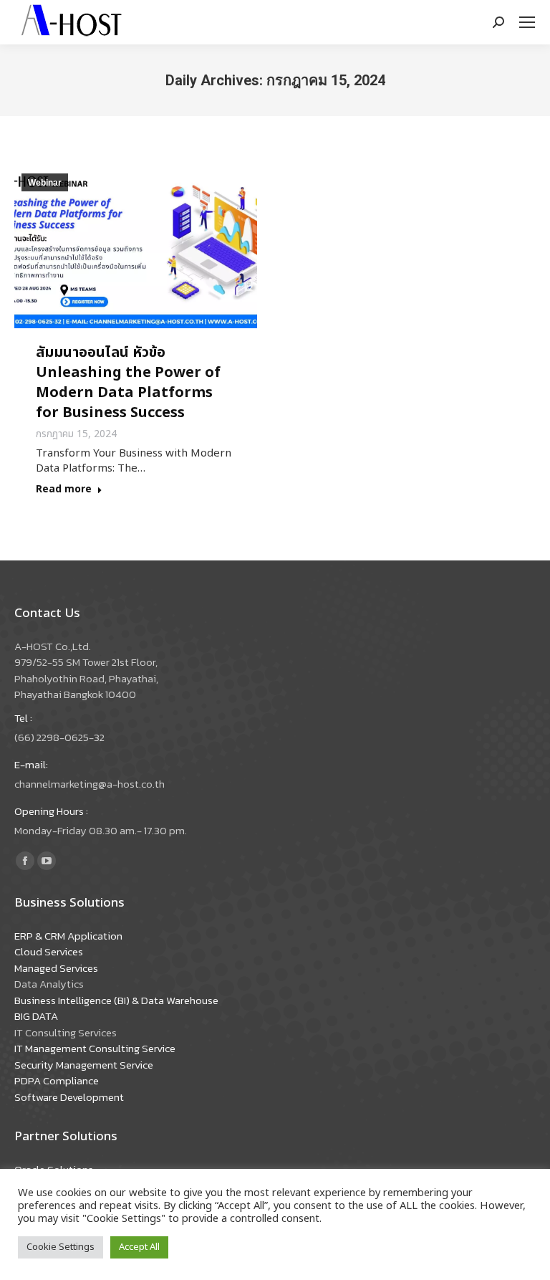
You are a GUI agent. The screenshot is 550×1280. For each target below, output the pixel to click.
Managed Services (56, 968)
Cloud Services (48, 951)
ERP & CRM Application (68, 935)
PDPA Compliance (56, 1080)
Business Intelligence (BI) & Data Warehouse (116, 1000)
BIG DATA (36, 1016)
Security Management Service (83, 1064)
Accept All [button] (139, 1247)
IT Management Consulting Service (94, 1048)
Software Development (69, 1097)
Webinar (45, 183)
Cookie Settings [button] (60, 1247)
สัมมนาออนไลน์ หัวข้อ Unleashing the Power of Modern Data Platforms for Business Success (128, 383)
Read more (64, 490)
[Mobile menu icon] (527, 22)
